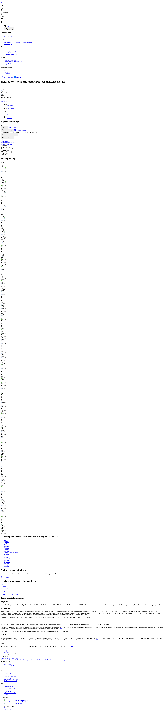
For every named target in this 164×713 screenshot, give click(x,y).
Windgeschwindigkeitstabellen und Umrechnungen (18, 42)
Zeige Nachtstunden (8, 138)
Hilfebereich (62, 628)
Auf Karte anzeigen (8, 77)
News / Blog (7, 63)
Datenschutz (7, 72)
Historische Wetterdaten (10, 60)
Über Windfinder (8, 53)
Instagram (25, 701)
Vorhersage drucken (8, 130)
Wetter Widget (8, 44)
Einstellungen (10, 29)
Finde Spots (6, 577)
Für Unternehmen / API (10, 54)
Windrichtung (4, 141)
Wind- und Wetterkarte (10, 35)
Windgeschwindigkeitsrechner (104, 639)
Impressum (7, 73)
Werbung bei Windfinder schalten (13, 61)
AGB (5, 70)
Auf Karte (4, 101)
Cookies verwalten (9, 65)
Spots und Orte (8, 36)
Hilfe (7, 26)
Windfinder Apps (8, 49)
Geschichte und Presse (10, 51)
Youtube (24, 703)
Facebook (18, 77)
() (8, 142)
